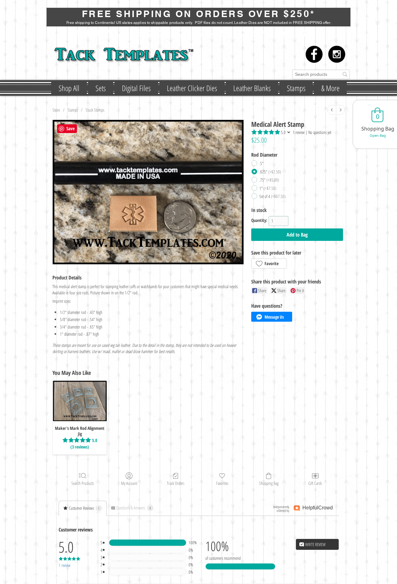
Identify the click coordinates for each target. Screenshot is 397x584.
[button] (100, 88)
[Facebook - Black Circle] (314, 54)
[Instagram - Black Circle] (336, 54)
